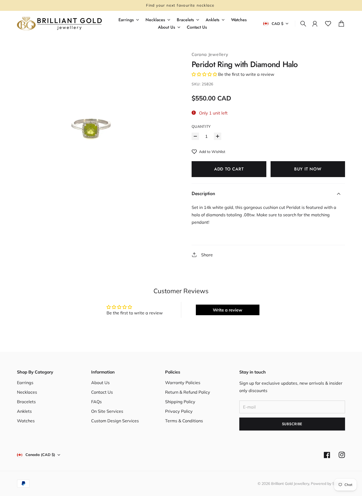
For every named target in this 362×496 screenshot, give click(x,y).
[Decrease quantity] (195, 136)
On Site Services (107, 411)
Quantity (201, 126)
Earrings (25, 382)
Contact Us (102, 392)
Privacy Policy (179, 411)
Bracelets (26, 401)
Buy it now (307, 169)
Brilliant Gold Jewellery (290, 483)
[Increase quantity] (217, 136)
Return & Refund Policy (187, 392)
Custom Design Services (115, 420)
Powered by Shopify (328, 483)
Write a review (227, 310)
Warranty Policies (182, 382)
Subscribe (292, 424)
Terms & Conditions (184, 420)
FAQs (96, 401)
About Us (100, 382)
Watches (26, 420)
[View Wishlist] (328, 23)
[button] (204, 74)
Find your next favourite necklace (181, 5)
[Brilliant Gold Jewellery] (59, 23)
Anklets (24, 411)
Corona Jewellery (210, 54)
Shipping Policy (180, 401)
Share (207, 254)
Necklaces (27, 392)
